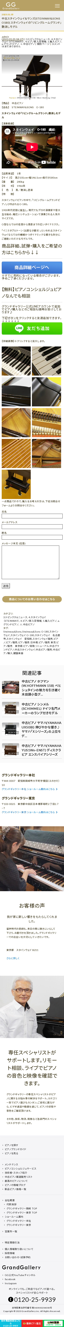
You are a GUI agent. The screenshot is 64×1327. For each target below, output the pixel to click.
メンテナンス (11, 1164)
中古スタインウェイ (25, 649)
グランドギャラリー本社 (18, 1220)
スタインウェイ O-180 (22, 635)
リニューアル (42, 645)
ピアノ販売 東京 (47, 642)
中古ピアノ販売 (44, 649)
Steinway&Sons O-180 (35, 631)
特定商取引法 (12, 1242)
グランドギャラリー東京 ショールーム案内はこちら (28, 812)
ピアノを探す (11, 1145)
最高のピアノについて (16, 1180)
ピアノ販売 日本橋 (28, 642)
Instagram (11, 1283)
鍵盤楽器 (18, 653)
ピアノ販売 (12, 642)
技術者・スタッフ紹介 (16, 1172)
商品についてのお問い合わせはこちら (32, 599)
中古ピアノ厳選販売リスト (19, 1176)
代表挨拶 (11, 1204)
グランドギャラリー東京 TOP (21, 1212)
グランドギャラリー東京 (18, 1224)
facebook (10, 1279)
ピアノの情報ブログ (15, 1185)
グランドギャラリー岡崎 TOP (21, 1208)
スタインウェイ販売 (43, 638)
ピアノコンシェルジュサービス (21, 1168)
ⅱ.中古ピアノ (27, 43)
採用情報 (10, 1253)
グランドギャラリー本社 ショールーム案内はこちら (28, 789)
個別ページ (43, 43)
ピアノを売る (11, 1153)
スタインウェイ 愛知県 (19, 638)
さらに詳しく (13, 958)
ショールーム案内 (14, 1216)
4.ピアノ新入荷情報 (36, 41)
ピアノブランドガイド (15, 1149)
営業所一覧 (11, 1231)
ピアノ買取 (29, 645)
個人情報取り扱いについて (19, 1249)
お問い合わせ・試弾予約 (18, 1257)
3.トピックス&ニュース (38, 39)
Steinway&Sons (12, 631)
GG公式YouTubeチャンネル (20, 1275)
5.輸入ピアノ (54, 41)
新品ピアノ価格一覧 (15, 1189)
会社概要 (10, 1200)
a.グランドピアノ (10, 43)
